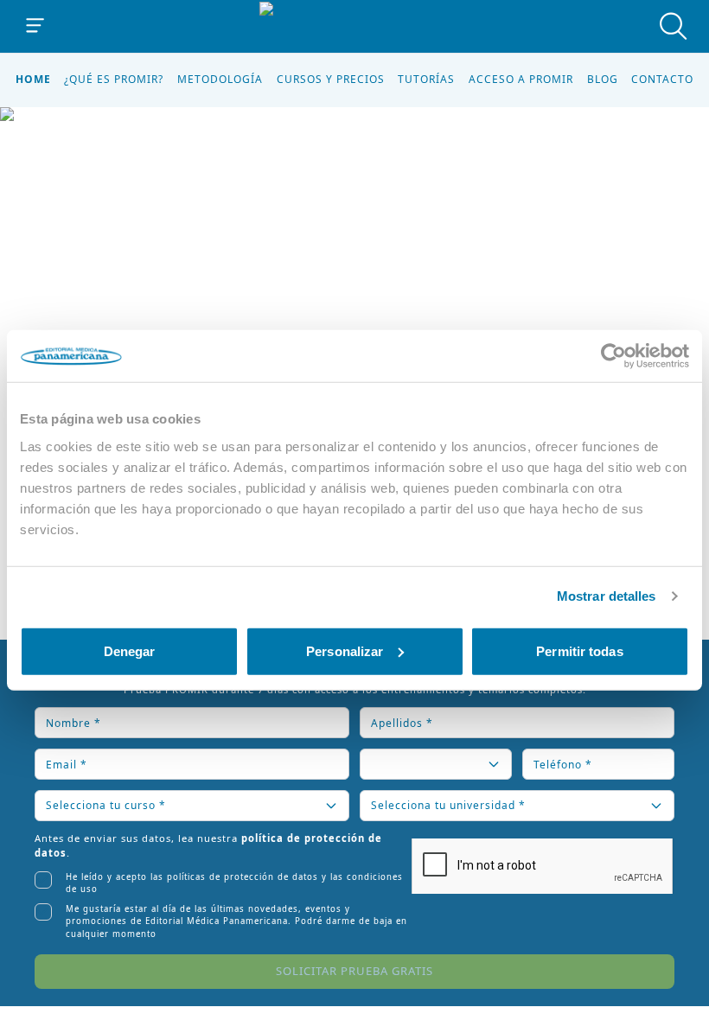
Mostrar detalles (606, 596)
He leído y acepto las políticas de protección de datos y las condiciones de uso (234, 883)
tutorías (426, 79)
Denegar (130, 650)
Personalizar (344, 650)
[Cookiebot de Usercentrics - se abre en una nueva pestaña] (613, 356)
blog (602, 79)
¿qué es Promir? (113, 79)
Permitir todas (579, 650)
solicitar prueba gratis (354, 971)
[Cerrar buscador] (673, 26)
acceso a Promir (521, 79)
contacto (662, 79)
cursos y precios (331, 79)
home (33, 79)
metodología (220, 79)
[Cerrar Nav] (35, 26)
